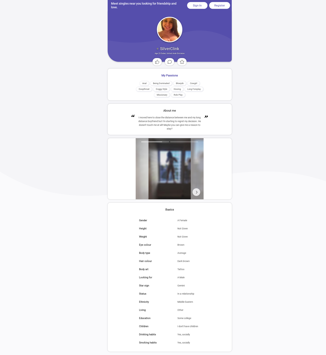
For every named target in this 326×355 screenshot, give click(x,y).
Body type (144, 252)
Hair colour (145, 261)
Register (219, 5)
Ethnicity (144, 301)
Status (142, 293)
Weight (143, 236)
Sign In (197, 5)
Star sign (144, 285)
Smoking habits (148, 342)
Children (143, 326)
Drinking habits (147, 334)
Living (142, 310)
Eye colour (145, 244)
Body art (143, 269)
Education (144, 318)
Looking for (145, 277)
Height (143, 228)
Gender (143, 220)
